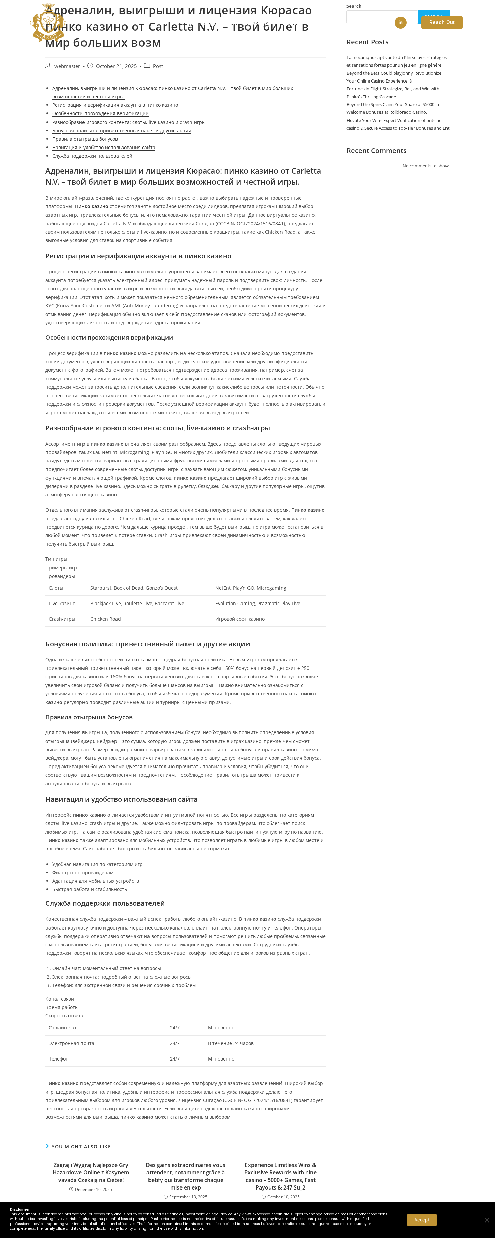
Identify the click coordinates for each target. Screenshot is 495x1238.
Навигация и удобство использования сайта (103, 147)
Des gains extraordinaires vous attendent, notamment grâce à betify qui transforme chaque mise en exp (185, 1176)
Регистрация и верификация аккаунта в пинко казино (115, 105)
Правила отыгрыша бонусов (85, 139)
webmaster (67, 66)
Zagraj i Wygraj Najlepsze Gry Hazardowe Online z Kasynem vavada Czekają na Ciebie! (91, 1172)
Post (158, 66)
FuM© (318, 23)
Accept (422, 1220)
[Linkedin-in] (401, 23)
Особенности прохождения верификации (100, 113)
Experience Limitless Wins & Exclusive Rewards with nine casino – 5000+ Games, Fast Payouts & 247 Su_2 (280, 1176)
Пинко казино (91, 206)
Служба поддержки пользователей (92, 156)
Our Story (203, 23)
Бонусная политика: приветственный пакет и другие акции (121, 130)
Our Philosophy (249, 23)
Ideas (290, 23)
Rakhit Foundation (363, 23)
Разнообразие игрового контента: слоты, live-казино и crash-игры (129, 122)
